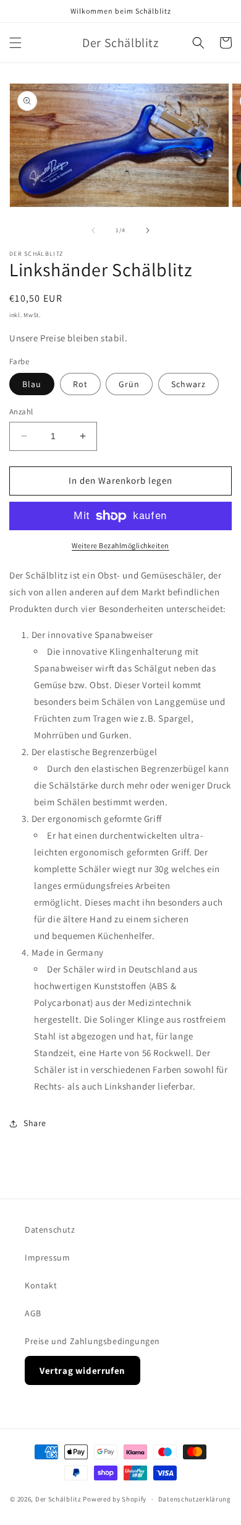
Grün (129, 384)
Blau (31, 384)
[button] (15, 42)
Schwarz (188, 384)
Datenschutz (50, 1229)
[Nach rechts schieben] (147, 230)
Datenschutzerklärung (194, 1499)
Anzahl (21, 411)
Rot (80, 384)
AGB (33, 1313)
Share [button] (34, 1123)
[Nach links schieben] (93, 230)
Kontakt (41, 1285)
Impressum (47, 1257)
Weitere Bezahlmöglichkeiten (120, 545)
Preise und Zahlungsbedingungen (92, 1341)
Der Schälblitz (58, 1499)
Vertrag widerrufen (82, 1370)
